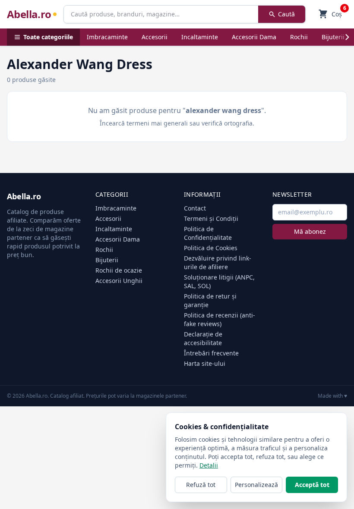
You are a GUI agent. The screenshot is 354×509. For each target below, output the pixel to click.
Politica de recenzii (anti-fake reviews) (219, 319)
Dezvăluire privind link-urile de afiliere (217, 262)
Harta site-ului (204, 363)
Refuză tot (200, 485)
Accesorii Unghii (118, 280)
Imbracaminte (107, 37)
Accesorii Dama (254, 37)
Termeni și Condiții (211, 218)
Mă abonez (310, 231)
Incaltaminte (199, 37)
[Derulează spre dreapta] (347, 37)
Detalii (208, 465)
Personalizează (256, 485)
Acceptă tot (312, 485)
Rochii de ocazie (118, 270)
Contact (195, 208)
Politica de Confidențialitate (208, 233)
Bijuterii (333, 37)
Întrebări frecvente (211, 353)
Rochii (299, 37)
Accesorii (155, 37)
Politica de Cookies (210, 248)
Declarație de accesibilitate (203, 338)
